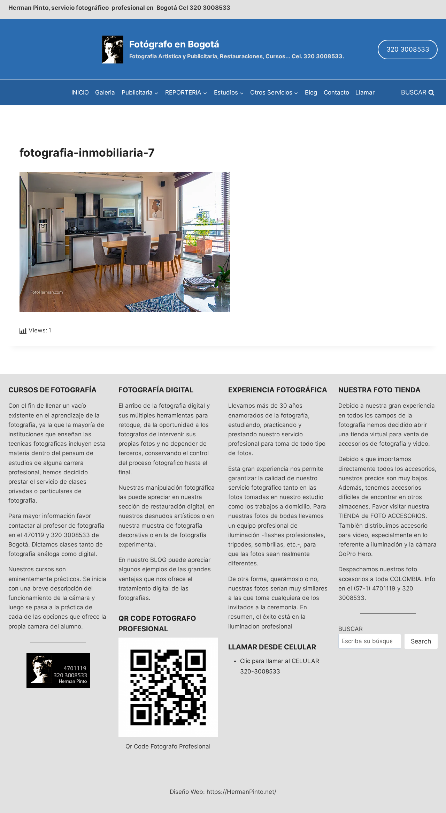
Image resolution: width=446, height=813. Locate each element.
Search (421, 641)
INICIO (80, 92)
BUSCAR (350, 628)
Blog (311, 92)
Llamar (365, 92)
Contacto (336, 92)
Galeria (105, 92)
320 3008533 (407, 49)
